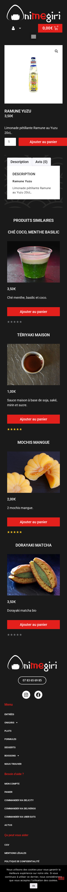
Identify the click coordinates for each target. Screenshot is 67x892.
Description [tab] (20, 162)
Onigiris (9, 722)
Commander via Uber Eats (20, 816)
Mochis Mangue (33, 442)
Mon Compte (11, 783)
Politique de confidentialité (21, 861)
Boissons (10, 755)
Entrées (9, 714)
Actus (8, 825)
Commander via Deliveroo (20, 808)
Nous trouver (12, 764)
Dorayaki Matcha (34, 545)
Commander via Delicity (19, 800)
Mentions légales (15, 853)
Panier (8, 792)
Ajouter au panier (33, 311)
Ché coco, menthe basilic (33, 232)
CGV (6, 844)
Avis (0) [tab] (41, 162)
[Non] (61, 878)
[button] (17, 28)
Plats (7, 731)
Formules (10, 739)
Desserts (10, 747)
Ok (33, 885)
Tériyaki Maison (33, 335)
